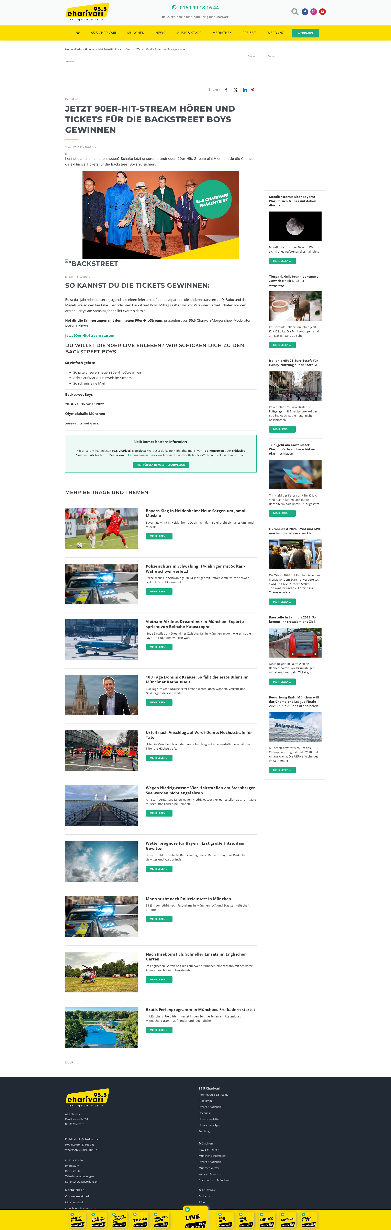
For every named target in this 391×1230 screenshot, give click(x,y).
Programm (205, 1101)
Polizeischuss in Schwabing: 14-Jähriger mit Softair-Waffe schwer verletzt (195, 568)
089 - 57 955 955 (84, 1144)
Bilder (202, 1202)
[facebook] (305, 11)
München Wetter (209, 1168)
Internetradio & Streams (213, 1094)
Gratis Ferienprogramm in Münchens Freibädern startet (200, 1009)
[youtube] (322, 11)
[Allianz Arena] (295, 713)
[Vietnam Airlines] (101, 620)
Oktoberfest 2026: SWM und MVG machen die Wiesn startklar (295, 531)
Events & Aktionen (210, 1107)
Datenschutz (72, 1171)
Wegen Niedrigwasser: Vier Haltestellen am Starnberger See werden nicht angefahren (200, 790)
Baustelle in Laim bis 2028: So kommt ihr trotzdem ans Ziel (292, 619)
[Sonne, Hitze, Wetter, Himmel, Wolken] (101, 842)
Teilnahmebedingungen (79, 1176)
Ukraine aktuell (74, 1202)
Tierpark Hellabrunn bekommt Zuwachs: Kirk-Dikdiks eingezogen (293, 280)
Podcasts (204, 1196)
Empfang (204, 1131)
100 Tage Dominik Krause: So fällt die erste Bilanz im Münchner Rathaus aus (197, 679)
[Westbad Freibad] (101, 1008)
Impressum (72, 1166)
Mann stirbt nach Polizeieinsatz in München (188, 898)
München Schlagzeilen (212, 1156)
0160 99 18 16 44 (89, 1150)
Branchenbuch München (214, 1180)
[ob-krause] (101, 676)
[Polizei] (101, 565)
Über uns (204, 1113)
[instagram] (313, 11)
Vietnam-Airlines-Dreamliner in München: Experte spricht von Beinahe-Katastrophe (195, 624)
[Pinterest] (253, 90)
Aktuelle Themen (209, 1149)
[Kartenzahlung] (295, 461)
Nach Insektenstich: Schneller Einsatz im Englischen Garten (196, 957)
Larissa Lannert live (141, 455)
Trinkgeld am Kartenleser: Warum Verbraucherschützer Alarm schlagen (292, 449)
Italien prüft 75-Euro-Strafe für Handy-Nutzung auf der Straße (293, 362)
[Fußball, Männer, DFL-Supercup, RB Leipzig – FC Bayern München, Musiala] (101, 510)
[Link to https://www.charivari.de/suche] (294, 12)
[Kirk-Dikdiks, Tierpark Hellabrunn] (295, 293)
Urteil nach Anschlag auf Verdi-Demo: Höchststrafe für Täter (199, 735)
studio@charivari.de (86, 1139)
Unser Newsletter (209, 1119)
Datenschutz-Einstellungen (81, 1181)
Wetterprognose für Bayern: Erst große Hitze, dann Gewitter (196, 846)
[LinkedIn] (244, 90)
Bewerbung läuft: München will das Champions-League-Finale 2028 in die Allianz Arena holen (294, 701)
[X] (234, 90)
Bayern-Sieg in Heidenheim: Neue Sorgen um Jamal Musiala (195, 513)
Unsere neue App (209, 1125)
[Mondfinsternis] (295, 213)
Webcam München (210, 1174)
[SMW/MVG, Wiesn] (295, 541)
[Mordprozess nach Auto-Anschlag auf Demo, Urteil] (101, 731)
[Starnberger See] (101, 787)
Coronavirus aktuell (77, 1196)
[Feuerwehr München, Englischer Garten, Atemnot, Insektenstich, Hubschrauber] (101, 953)
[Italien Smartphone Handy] (295, 373)
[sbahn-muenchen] (295, 629)
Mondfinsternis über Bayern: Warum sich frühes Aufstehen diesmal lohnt (292, 201)
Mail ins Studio (74, 1160)
